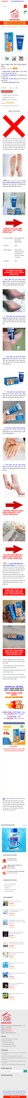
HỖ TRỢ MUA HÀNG (7, 1040)
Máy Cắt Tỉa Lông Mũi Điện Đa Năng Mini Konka (13, 1064)
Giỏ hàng (24, 13)
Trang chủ (3, 26)
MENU (5, 23)
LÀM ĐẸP (6, 887)
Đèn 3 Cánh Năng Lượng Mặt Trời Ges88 (12, 1056)
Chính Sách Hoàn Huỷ (20, 1091)
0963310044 (9, 1030)
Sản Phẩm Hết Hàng (7, 91)
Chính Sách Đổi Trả (17, 1092)
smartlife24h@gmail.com (17, 1)
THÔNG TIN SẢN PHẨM (14, 111)
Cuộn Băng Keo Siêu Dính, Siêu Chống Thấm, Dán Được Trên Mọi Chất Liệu (17, 922)
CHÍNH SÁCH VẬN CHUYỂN (9, 1046)
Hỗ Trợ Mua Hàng (7, 1092)
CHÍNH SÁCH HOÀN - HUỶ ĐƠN (10, 1039)
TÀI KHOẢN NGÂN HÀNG (8, 1044)
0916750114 (5, 1)
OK (25, 1071)
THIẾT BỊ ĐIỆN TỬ (8, 885)
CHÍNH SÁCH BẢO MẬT (8, 1042)
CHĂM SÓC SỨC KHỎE (10, 889)
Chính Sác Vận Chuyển (18, 1094)
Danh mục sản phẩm (12, 26)
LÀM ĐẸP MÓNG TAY (9, 891)
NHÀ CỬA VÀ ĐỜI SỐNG (10, 884)
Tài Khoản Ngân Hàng (8, 1091)
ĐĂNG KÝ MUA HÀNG (15, 1096)
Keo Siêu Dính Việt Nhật (14, 901)
